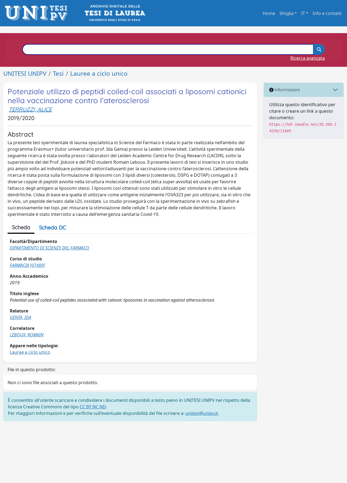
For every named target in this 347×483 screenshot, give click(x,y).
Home (269, 13)
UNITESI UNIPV (24, 73)
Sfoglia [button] (286, 13)
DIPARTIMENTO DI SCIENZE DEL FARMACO (49, 248)
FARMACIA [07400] (27, 265)
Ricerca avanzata (307, 58)
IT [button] (303, 13)
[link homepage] (37, 13)
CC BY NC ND (93, 407)
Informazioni (287, 89)
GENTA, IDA (20, 317)
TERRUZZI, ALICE (30, 109)
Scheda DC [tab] (52, 227)
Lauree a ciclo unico (99, 73)
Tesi (58, 73)
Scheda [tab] (21, 227)
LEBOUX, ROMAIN (26, 335)
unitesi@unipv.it (201, 413)
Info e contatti (327, 13)
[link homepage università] (114, 13)
